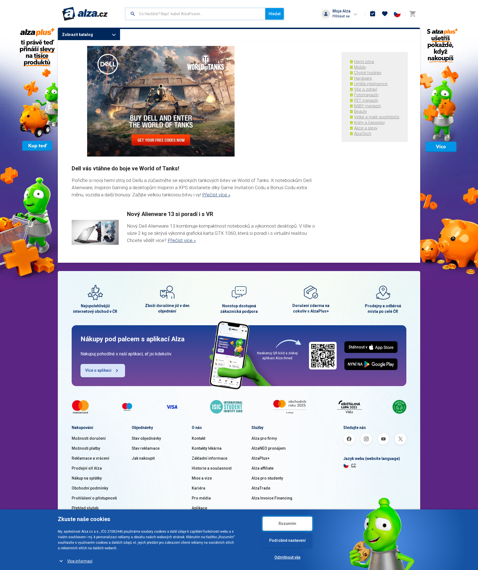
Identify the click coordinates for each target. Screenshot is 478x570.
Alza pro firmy (264, 438)
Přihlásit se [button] (341, 16)
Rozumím (287, 523)
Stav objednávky (146, 438)
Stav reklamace (146, 448)
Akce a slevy (365, 128)
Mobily (360, 67)
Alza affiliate (262, 468)
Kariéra (198, 488)
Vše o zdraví (365, 89)
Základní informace (209, 458)
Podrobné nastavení (287, 540)
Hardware (363, 78)
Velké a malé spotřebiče (376, 116)
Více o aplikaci (98, 370)
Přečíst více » (216, 194)
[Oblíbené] (384, 14)
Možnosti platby (86, 448)
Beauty (360, 111)
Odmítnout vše (287, 557)
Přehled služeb (85, 508)
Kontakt (198, 438)
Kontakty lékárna (207, 448)
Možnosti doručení (89, 438)
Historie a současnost (212, 468)
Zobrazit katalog (77, 34)
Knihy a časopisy (369, 122)
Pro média (201, 498)
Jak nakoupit (143, 458)
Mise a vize (202, 478)
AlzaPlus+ (260, 458)
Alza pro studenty (267, 478)
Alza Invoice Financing (271, 498)
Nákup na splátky (87, 478)
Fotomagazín (366, 94)
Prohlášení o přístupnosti (94, 498)
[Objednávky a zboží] (372, 14)
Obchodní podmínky (90, 488)
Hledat (274, 14)
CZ (353, 465)
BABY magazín (367, 105)
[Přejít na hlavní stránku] (85, 14)
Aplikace (199, 508)
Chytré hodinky (367, 72)
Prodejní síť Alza (87, 468)
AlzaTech (362, 133)
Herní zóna (364, 61)
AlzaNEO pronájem (268, 448)
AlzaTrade (260, 488)
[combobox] (195, 14)
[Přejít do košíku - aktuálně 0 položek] (412, 14)
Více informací (79, 561)
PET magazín (366, 100)
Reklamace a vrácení (90, 458)
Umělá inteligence (371, 83)
